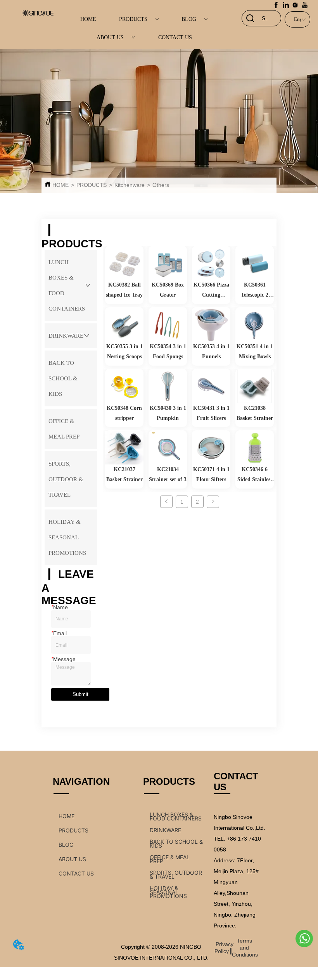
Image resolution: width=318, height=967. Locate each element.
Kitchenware (129, 185)
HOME (88, 19)
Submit (80, 694)
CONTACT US (175, 37)
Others (160, 185)
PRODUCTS (133, 19)
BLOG (188, 19)
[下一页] (213, 502)
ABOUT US (110, 37)
